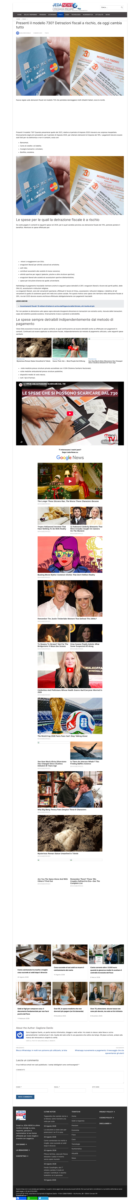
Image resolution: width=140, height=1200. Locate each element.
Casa (74, 1139)
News (74, 1158)
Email (57, 1087)
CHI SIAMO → (21, 1144)
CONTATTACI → (22, 1156)
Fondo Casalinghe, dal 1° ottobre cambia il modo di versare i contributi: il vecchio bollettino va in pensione (55, 1171)
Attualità (75, 1153)
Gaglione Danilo (25, 33)
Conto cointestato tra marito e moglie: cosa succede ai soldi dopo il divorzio (55, 1143)
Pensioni (75, 1125)
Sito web (95, 1087)
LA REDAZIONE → (23, 1150)
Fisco (24, 19)
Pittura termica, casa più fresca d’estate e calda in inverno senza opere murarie (56, 1156)
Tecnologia (76, 1144)
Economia (75, 1130)
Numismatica (77, 1149)
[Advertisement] (70, 117)
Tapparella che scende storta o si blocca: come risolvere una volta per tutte (56, 1118)
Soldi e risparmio (78, 1121)
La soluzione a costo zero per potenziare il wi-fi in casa (55, 1131)
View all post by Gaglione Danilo (37, 1040)
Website (52, 1040)
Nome (19, 1087)
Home (18, 19)
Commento (20, 1070)
